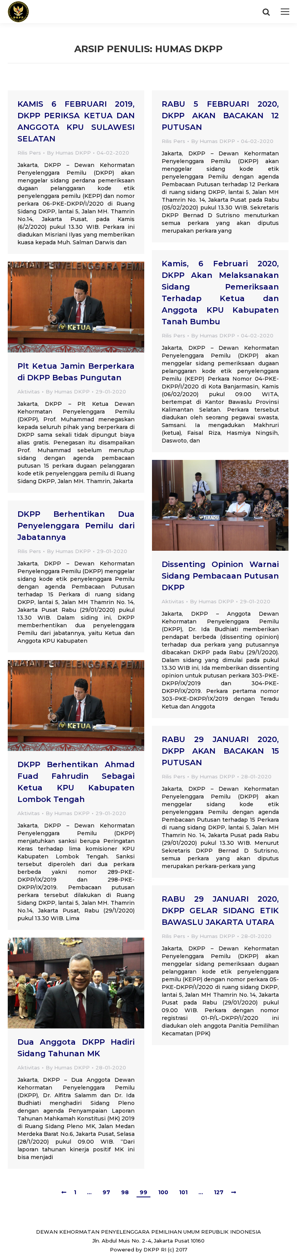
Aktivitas (28, 391)
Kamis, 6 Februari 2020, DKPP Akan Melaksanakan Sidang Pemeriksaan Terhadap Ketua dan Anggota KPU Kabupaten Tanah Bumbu (220, 292)
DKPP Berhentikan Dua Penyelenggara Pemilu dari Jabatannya (76, 525)
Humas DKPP (189, 48)
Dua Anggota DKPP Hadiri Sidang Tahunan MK (76, 1047)
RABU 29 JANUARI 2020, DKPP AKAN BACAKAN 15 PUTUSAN (220, 751)
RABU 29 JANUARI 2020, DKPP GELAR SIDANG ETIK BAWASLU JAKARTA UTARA (220, 910)
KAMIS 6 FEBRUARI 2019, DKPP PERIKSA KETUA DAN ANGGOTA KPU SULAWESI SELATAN (76, 121)
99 (143, 1192)
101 (183, 1192)
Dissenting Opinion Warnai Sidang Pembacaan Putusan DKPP (220, 576)
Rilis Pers (29, 153)
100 (163, 1192)
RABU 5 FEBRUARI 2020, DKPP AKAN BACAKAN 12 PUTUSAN (220, 115)
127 (219, 1192)
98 (125, 1192)
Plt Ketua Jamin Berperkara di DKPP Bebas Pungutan (76, 371)
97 (106, 1192)
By (69, 153)
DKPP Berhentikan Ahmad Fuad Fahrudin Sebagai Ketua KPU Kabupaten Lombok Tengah (76, 782)
